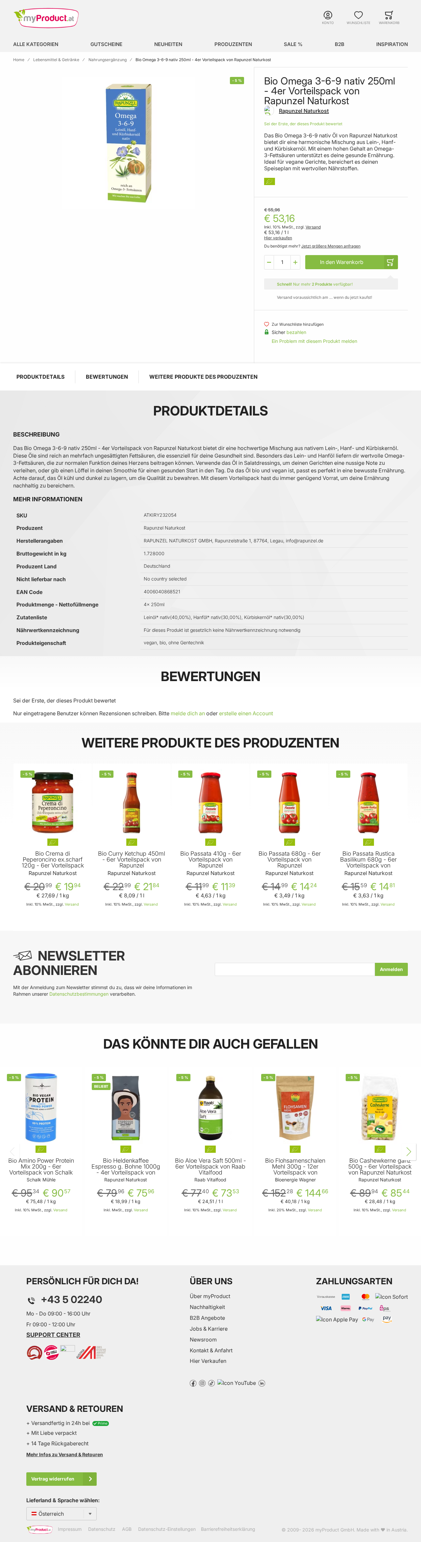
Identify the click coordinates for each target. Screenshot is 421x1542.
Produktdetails (40, 376)
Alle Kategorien (35, 44)
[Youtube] (236, 1382)
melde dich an (188, 713)
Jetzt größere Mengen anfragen (330, 246)
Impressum (70, 1529)
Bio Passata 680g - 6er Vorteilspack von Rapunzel (290, 859)
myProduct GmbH (334, 1529)
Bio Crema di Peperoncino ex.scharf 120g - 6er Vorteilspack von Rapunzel (53, 862)
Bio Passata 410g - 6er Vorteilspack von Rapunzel (210, 859)
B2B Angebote (207, 1318)
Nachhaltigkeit (207, 1307)
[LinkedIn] (262, 1382)
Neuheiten (168, 44)
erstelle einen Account (246, 713)
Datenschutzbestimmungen (79, 994)
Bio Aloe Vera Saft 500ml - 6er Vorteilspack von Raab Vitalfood (210, 1166)
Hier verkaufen (278, 237)
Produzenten (233, 44)
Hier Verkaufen (208, 1361)
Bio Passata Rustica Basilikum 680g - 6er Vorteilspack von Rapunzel (368, 862)
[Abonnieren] (391, 969)
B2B (339, 44)
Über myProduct (210, 1296)
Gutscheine (106, 44)
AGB (127, 1529)
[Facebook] (193, 1382)
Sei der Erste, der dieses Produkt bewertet (303, 123)
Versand (313, 227)
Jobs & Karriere (209, 1328)
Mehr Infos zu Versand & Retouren (64, 1454)
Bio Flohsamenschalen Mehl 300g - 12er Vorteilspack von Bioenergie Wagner (295, 1169)
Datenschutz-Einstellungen (167, 1529)
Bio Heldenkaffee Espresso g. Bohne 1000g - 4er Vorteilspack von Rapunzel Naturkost (125, 1169)
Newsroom (203, 1339)
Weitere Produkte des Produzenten (203, 376)
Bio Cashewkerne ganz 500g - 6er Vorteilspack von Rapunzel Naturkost (379, 1166)
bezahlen (296, 332)
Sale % (293, 44)
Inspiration (392, 44)
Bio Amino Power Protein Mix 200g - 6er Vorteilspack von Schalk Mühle (41, 1169)
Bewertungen (107, 376)
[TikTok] (211, 1382)
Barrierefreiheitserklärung (228, 1529)
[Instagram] (202, 1382)
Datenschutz (101, 1529)
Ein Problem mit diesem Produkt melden (314, 341)
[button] (269, 262)
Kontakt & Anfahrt (211, 1350)
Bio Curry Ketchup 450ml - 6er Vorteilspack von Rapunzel (131, 859)
